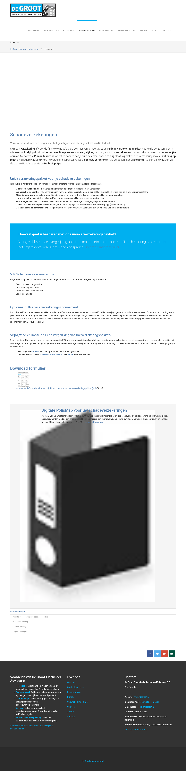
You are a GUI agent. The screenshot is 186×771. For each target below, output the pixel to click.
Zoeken (70, 712)
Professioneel (23, 692)
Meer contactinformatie (136, 729)
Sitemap (71, 716)
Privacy (70, 697)
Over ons (71, 682)
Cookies (71, 707)
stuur (70, 355)
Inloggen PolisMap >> (95, 422)
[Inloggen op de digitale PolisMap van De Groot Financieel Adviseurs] (87, 506)
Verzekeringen (18, 611)
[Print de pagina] (172, 653)
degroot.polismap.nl (149, 702)
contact (35, 351)
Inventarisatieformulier (102, 247)
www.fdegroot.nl (141, 697)
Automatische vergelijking (29, 717)
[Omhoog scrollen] (177, 762)
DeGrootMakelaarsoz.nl (93, 761)
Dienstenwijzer (74, 692)
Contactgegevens (75, 687)
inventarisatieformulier (51, 355)
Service (19, 708)
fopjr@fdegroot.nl (146, 707)
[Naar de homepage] (33, 10)
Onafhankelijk (22, 698)
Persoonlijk (21, 686)
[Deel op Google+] (164, 653)
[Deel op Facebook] (150, 653)
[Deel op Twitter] (157, 653)
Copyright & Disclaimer (77, 702)
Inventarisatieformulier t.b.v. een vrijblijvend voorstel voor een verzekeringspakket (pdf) (56, 388)
